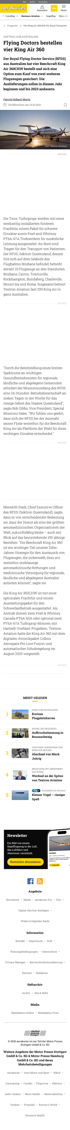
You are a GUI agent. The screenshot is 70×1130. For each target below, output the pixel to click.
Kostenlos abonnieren (25, 862)
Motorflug (10, 16)
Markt (27, 899)
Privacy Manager (15, 962)
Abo (24, 1)
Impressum (36, 941)
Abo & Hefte (41, 993)
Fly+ (58, 899)
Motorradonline (53, 1094)
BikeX (57, 1072)
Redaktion (42, 973)
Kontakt (20, 941)
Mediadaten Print (48, 1013)
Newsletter (12, 899)
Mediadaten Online (22, 1013)
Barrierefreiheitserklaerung (46, 962)
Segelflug (50, 16)
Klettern (57, 1083)
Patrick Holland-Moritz (16, 99)
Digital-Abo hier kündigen (33, 910)
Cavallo (28, 1083)
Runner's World (48, 1104)
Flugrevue (42, 1083)
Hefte (32, 1)
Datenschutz (49, 951)
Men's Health (32, 1094)
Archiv (26, 993)
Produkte (43, 1)
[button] (35, 129)
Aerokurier (13, 1072)
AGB (49, 941)
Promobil (29, 1104)
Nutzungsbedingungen (24, 951)
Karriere (27, 973)
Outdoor (15, 1104)
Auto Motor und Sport (36, 1072)
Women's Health (35, 1115)
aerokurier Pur (43, 899)
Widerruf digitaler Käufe (35, 921)
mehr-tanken (13, 1094)
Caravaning (12, 1083)
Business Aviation (30, 16)
